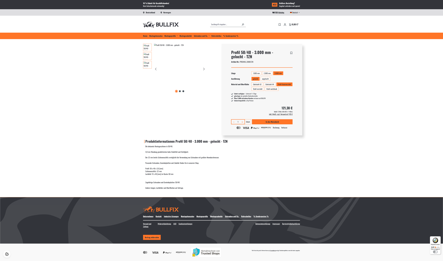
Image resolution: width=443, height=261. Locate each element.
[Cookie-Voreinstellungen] (6, 254)
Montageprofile (202, 216)
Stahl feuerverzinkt (284, 84)
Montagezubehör (216, 216)
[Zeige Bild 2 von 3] (180, 91)
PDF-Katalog (279, 12)
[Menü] (439, 237)
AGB (174, 223)
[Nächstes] (204, 68)
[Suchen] (243, 24)
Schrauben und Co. (232, 216)
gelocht (255, 78)
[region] (174, 68)
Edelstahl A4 (269, 84)
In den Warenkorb (272, 121)
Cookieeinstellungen (185, 223)
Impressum (276, 223)
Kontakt (159, 216)
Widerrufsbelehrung (164, 223)
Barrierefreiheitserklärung (291, 223)
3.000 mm (278, 73)
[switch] (435, 251)
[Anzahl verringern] (233, 121)
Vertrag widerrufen (152, 237)
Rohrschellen (246, 216)
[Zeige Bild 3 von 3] (183, 91)
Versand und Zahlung (147, 225)
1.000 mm (256, 73)
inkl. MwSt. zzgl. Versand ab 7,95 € (281, 114)
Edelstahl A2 (257, 84)
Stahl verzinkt (257, 89)
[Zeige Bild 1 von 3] (176, 91)
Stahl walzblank (271, 89)
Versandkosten (273, 250)
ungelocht (265, 78)
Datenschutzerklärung (262, 223)
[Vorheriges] (155, 68)
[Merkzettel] (279, 24)
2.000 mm (267, 73)
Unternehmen (148, 216)
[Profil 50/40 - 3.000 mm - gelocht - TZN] (180, 68)
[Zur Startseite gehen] (161, 24)
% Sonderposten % (261, 216)
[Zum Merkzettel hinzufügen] (291, 52)
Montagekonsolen (187, 216)
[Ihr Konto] (285, 24)
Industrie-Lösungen (171, 216)
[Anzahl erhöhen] (242, 121)
